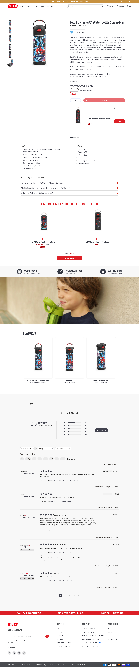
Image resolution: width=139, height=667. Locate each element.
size (22, 459)
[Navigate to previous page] (56, 595)
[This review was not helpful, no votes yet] (117, 487)
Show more (70, 459)
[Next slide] (124, 108)
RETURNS (60, 639)
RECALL (59, 650)
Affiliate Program (112, 639)
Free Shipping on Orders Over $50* (75, 2)
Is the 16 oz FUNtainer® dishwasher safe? (69, 193)
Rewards (110, 643)
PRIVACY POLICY (74, 664)
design (46, 459)
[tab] (71, 137)
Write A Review (101, 430)
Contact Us (50, 6)
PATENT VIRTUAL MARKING (90, 639)
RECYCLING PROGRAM (89, 629)
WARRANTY (60, 636)
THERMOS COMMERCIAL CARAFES (93, 636)
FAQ (58, 629)
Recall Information (126, 2)
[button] (10, 22)
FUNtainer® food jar (78, 76)
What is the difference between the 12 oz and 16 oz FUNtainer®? (69, 188)
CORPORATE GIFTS (88, 632)
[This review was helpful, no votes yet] (113, 487)
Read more (44, 527)
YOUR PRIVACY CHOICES (89, 643)
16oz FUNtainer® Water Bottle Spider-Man (100, 119)
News (109, 636)
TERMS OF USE (84, 664)
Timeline (110, 632)
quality (28, 459)
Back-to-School (40, 6)
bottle (63, 459)
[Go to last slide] (115, 108)
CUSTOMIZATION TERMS (64, 646)
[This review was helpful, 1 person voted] (113, 537)
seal (51, 459)
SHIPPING (60, 632)
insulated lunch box (98, 76)
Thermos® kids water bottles (88, 74)
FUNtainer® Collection (91, 66)
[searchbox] (26, 448)
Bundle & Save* (56, 2)
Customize (30, 6)
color (56, 459)
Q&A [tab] (31, 404)
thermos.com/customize (81, 69)
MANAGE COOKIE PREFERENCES (92, 650)
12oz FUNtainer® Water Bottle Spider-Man (42, 242)
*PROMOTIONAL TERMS (64, 643)
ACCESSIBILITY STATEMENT (90, 646)
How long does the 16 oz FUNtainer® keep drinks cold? (69, 183)
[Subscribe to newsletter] (47, 636)
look (39, 459)
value (34, 459)
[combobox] (85, 6)
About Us (110, 629)
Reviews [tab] (23, 404)
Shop (21, 6)
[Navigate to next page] (83, 595)
